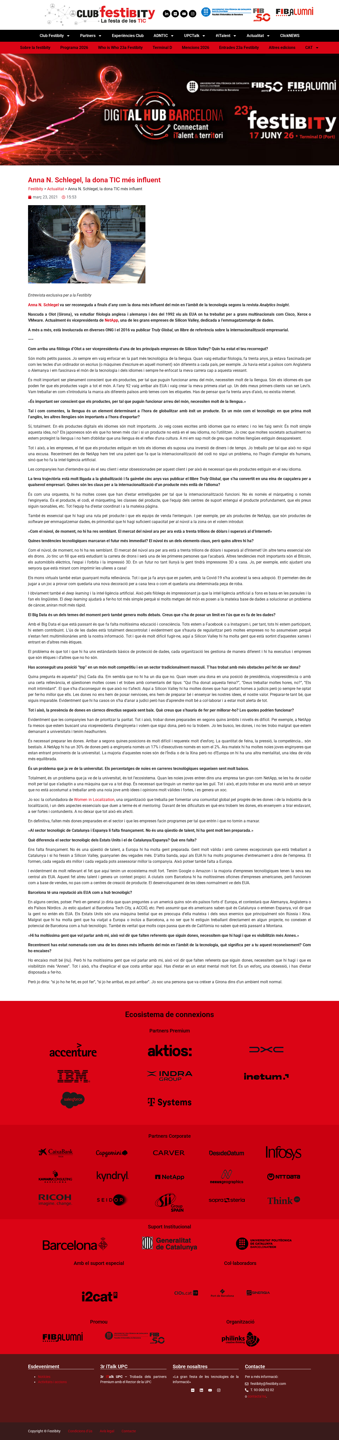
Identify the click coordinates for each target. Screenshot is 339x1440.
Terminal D (162, 47)
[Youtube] (184, 13)
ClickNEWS (290, 35)
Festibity (35, 189)
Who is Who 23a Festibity (120, 47)
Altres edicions (282, 47)
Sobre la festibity (35, 47)
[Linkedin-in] (166, 13)
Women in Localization (94, 799)
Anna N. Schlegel (43, 305)
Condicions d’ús (80, 1431)
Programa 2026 (74, 47)
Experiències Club (128, 35)
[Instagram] (192, 13)
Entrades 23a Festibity (239, 47)
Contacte (129, 1431)
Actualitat (55, 189)
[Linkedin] (201, 1390)
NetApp (111, 320)
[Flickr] (175, 13)
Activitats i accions (52, 1382)
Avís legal (107, 1431)
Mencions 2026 (195, 47)
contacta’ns (257, 1396)
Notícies (44, 1377)
